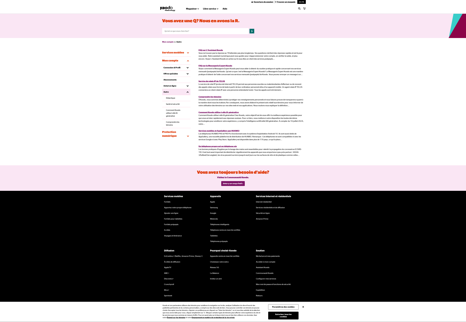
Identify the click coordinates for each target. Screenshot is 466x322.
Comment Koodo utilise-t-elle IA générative (219, 112)
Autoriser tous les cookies (283, 315)
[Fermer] (303, 307)
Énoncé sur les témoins (176, 317)
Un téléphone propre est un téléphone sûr (218, 146)
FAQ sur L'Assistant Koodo (211, 50)
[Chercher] (299, 9)
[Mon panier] (304, 9)
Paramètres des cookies (283, 307)
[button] (301, 2)
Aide (225, 9)
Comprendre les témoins (210, 97)
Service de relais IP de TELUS (212, 81)
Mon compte (168, 42)
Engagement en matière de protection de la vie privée (213, 317)
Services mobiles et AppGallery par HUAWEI (219, 131)
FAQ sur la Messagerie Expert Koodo (215, 66)
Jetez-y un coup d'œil (232, 184)
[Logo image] (167, 9)
